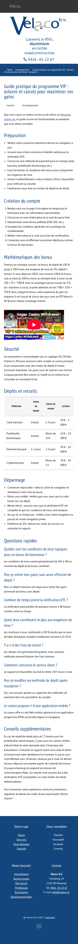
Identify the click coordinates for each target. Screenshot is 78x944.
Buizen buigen (21, 878)
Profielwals (21, 888)
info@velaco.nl (61, 892)
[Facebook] (39, 926)
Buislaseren (21, 892)
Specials (21, 848)
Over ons (21, 839)
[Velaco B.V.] (39, 34)
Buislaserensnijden (21, 897)
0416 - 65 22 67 (40, 59)
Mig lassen (21, 883)
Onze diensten (21, 844)
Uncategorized (30, 105)
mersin (10, 105)
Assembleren (21, 874)
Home (21, 835)
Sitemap (50, 917)
